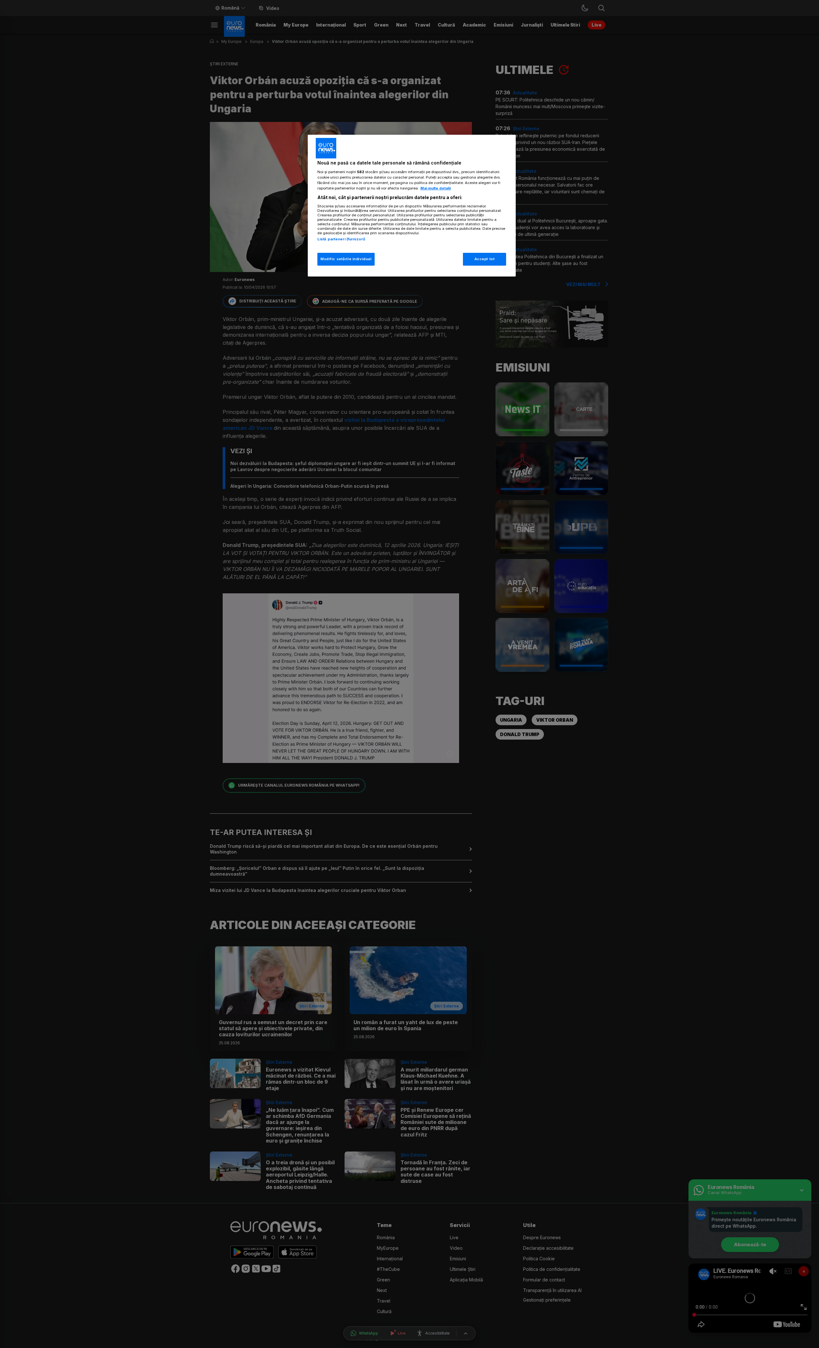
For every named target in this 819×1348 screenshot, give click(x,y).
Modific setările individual (346, 259)
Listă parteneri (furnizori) (341, 239)
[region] (412, 206)
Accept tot (484, 259)
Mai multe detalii (435, 188)
